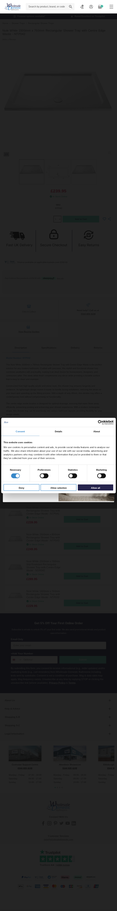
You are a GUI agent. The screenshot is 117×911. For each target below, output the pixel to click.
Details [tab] (58, 431)
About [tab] (96, 431)
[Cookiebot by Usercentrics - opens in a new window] (100, 422)
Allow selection (58, 487)
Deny (21, 487)
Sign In (91, 6)
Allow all (95, 487)
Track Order (82, 6)
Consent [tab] (20, 431)
